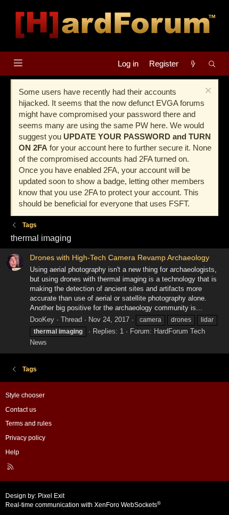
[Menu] (17, 63)
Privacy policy (25, 438)
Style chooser (25, 395)
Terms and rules (28, 423)
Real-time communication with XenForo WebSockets (83, 505)
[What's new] (193, 63)
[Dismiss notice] (206, 91)
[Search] (212, 63)
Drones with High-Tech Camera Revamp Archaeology (119, 257)
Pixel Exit (51, 496)
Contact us (20, 409)
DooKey (42, 319)
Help (12, 452)
